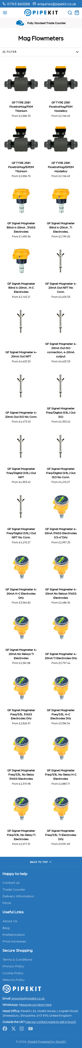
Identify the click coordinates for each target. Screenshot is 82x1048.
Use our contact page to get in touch (50, 1022)
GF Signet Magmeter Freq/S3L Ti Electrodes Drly (60, 818)
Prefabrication (14, 934)
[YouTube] (30, 1028)
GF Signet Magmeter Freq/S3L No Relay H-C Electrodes (60, 758)
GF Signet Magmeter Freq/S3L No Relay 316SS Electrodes (21, 758)
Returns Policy (14, 979)
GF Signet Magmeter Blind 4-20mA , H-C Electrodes (21, 271)
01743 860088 (18, 3)
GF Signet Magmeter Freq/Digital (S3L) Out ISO (60, 396)
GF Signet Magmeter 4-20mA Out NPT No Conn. (60, 271)
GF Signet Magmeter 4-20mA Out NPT (21, 334)
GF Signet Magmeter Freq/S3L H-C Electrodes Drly (60, 698)
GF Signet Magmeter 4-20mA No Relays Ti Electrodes (21, 637)
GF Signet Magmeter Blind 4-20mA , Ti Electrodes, (60, 211)
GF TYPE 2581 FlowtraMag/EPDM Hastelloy (60, 151)
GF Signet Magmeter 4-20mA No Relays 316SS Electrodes (60, 577)
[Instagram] (22, 1028)
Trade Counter (14, 889)
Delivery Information (18, 896)
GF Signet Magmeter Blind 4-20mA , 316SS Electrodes (21, 211)
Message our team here (35, 1004)
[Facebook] (5, 1028)
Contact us (11, 882)
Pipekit (32, 1041)
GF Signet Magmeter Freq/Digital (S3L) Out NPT (21, 456)
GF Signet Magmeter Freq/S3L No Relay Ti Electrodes (21, 818)
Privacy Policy (13, 966)
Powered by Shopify (52, 1041)
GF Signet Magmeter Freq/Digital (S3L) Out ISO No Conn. (60, 456)
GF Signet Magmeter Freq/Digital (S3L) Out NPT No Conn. (21, 517)
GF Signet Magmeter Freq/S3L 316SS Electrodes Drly (21, 698)
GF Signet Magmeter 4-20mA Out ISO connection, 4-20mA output (60, 334)
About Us (10, 921)
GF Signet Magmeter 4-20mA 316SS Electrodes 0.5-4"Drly (60, 517)
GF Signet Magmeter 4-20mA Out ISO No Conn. (21, 396)
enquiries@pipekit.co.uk (56, 3)
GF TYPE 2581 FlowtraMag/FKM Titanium (21, 90)
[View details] (22, 989)
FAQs (7, 902)
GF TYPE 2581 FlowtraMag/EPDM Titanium (21, 151)
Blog (6, 928)
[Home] (41, 12)
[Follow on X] (13, 1028)
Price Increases (14, 941)
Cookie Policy (13, 973)
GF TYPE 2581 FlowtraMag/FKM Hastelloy (60, 90)
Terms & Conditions (17, 959)
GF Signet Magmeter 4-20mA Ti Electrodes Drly (60, 637)
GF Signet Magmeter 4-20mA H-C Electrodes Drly (21, 577)
